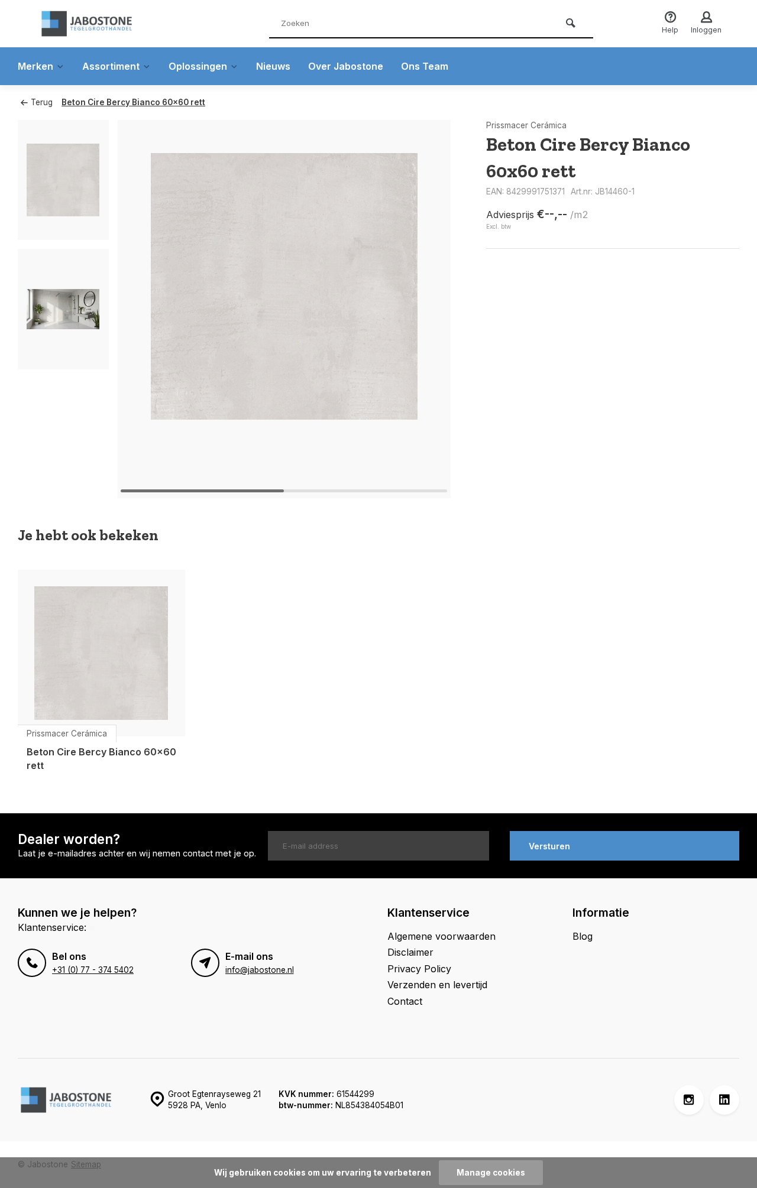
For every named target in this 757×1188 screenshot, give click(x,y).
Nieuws (273, 66)
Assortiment (111, 66)
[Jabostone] (106, 23)
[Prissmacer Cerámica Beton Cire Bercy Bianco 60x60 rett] (101, 653)
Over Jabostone (345, 66)
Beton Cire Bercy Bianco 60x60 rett (133, 102)
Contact (404, 1001)
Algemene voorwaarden (441, 936)
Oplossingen (198, 66)
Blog (582, 936)
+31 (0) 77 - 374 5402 (93, 970)
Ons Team (424, 66)
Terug (42, 102)
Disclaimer (410, 952)
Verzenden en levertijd (437, 985)
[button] (427, 309)
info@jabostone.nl (259, 970)
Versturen (549, 846)
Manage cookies (491, 1172)
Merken (35, 66)
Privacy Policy (419, 969)
